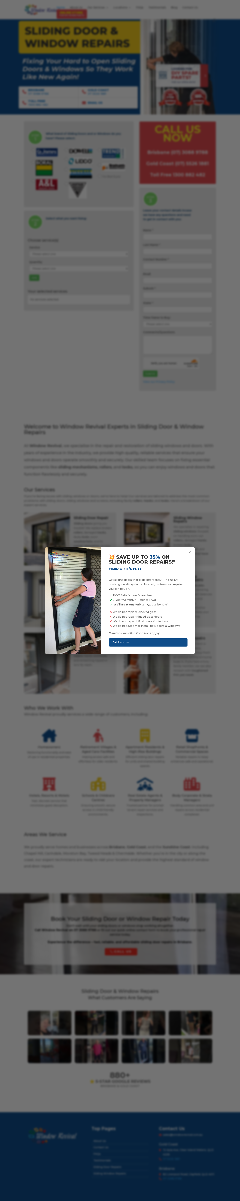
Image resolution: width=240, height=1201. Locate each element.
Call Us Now (120, 642)
